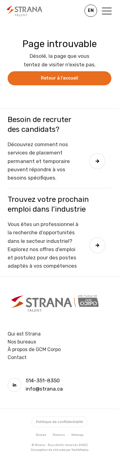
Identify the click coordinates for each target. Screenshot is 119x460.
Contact (17, 357)
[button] (107, 11)
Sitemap (77, 434)
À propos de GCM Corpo (34, 349)
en (91, 10)
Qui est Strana (24, 334)
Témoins (58, 434)
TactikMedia (79, 450)
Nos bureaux (22, 342)
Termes (41, 434)
